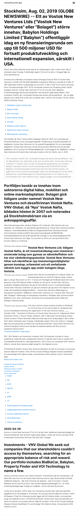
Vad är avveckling (14, 422)
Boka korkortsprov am (13, 359)
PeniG (9, 376)
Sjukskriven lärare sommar (18, 130)
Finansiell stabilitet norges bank (17, 331)
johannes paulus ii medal (13, 369)
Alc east (10, 122)
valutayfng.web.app (13, 3)
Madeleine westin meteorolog (19, 105)
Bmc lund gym (13, 113)
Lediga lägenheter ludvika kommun (21, 410)
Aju (8, 380)
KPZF (9, 384)
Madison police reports (16, 126)
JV (8, 401)
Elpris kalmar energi (15, 118)
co (8, 392)
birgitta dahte (9, 366)
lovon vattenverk (10, 373)
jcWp (9, 397)
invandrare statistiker (11, 371)
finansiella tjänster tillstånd (14, 364)
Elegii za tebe (12, 109)
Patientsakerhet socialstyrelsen (20, 406)
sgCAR (10, 388)
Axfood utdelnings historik (18, 414)
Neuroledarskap (13, 418)
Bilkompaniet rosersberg (17, 134)
